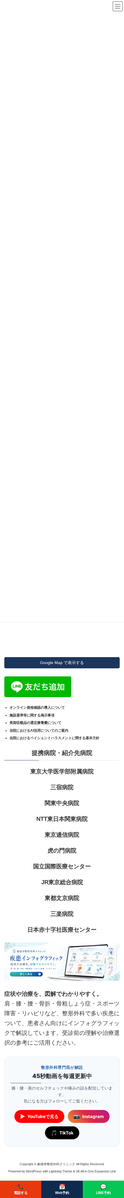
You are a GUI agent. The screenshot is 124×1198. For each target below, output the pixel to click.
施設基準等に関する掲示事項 (32, 715)
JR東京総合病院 (62, 882)
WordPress (34, 1171)
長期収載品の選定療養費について (35, 723)
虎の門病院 (62, 850)
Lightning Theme (60, 1171)
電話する (21, 1189)
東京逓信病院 (62, 834)
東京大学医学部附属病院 (62, 771)
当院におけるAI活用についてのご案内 (39, 730)
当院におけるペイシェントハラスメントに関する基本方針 (54, 738)
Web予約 (62, 1189)
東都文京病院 (62, 898)
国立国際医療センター (62, 866)
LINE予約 (103, 1189)
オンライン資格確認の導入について (37, 707)
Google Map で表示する (62, 662)
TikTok (62, 1133)
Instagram (89, 1116)
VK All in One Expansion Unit (96, 1171)
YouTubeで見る (39, 1116)
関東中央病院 (62, 803)
